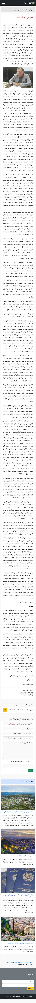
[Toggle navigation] (3, 3)
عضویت (30, 988)
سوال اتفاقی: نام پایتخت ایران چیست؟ (22, 761)
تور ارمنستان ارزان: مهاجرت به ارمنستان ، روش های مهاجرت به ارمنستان (18, 896)
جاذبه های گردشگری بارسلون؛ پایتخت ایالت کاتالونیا (20, 943)
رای (5, 710)
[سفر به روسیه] (28, 3)
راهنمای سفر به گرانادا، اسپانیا (26, 856)
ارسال (30, 770)
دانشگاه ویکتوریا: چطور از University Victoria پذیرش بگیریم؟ (18, 812)
